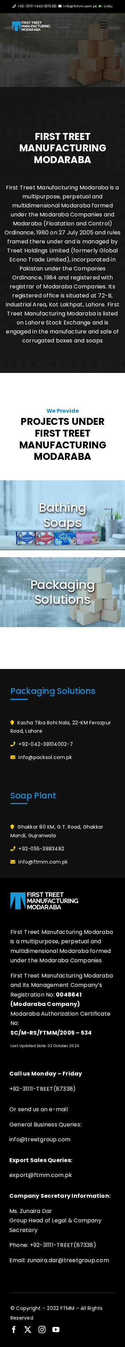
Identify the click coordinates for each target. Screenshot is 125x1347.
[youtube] (55, 1329)
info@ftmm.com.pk (80, 6)
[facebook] (13, 1329)
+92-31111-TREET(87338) (37, 6)
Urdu (108, 6)
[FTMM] (31, 24)
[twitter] (27, 1329)
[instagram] (42, 1329)
